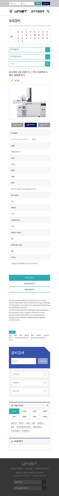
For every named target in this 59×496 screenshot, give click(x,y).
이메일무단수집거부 (42, 469)
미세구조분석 (15, 431)
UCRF (36, 11)
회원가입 (45, 3)
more (47, 405)
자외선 (28, 423)
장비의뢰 (19, 125)
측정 (15, 335)
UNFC (24, 411)
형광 (33, 423)
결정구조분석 (37, 427)
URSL (35, 417)
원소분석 (40, 423)
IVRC (14, 417)
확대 (32, 335)
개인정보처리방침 (16, 469)
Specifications (29, 284)
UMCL (14, 411)
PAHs (10, 338)
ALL (11, 36)
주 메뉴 (11, 11)
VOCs (11, 340)
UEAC (35, 411)
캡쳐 (20, 335)
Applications (30, 290)
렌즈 (10, 335)
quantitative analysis (38, 338)
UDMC (45, 411)
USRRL (45, 417)
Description (29, 278)
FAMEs (38, 335)
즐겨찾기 (17, 80)
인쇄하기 (45, 125)
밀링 (12, 427)
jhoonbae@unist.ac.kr (29, 189)
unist (21, 11)
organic (46, 335)
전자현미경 (25, 431)
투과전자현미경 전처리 (23, 427)
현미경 (27, 335)
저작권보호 (29, 469)
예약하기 (32, 125)
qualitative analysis (21, 338)
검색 (48, 11)
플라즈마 (14, 423)
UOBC (24, 417)
